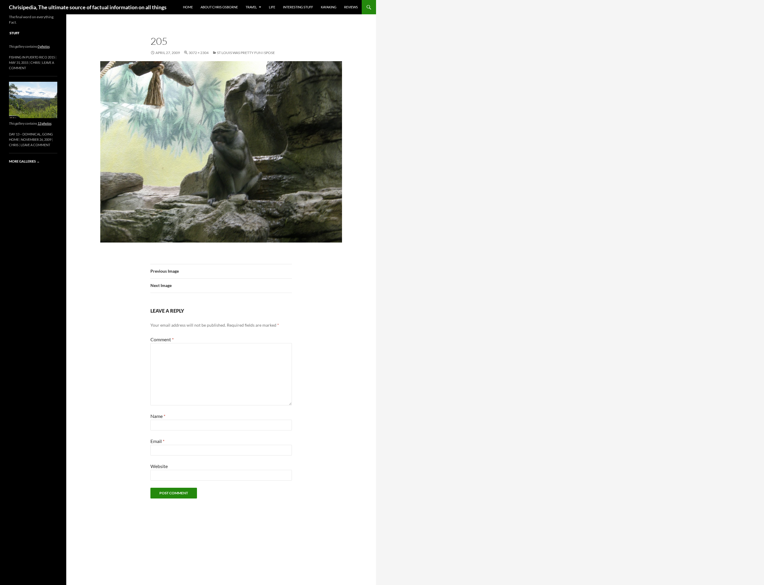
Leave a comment (35, 145)
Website (159, 466)
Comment (162, 339)
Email (157, 441)
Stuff (14, 33)
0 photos (44, 46)
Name (157, 416)
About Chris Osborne (219, 7)
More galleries (24, 161)
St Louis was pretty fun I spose (246, 52)
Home (188, 7)
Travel (251, 7)
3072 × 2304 (199, 52)
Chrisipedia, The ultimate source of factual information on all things (88, 7)
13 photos (44, 123)
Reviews (351, 7)
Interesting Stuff (298, 7)
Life (272, 7)
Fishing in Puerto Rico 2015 (32, 57)
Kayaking (328, 7)
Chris (35, 62)
